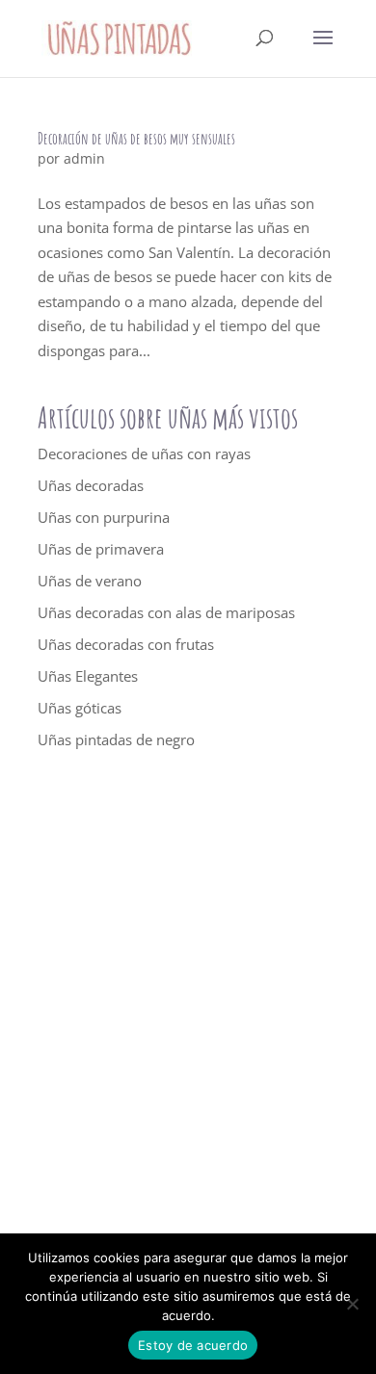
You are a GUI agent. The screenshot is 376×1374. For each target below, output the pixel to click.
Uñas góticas (79, 707)
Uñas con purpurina (104, 517)
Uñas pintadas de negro (116, 739)
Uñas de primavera (101, 548)
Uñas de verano (90, 580)
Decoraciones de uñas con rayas (144, 453)
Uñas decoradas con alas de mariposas (166, 612)
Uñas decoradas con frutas (126, 644)
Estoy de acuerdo (193, 1345)
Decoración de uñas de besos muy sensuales (136, 138)
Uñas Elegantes (88, 676)
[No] (352, 1303)
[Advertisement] (188, 1018)
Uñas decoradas (91, 485)
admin (84, 158)
